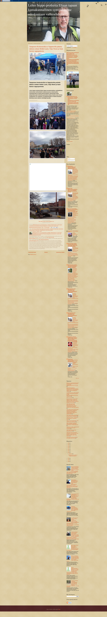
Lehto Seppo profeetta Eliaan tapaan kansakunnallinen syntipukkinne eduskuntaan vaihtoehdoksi (52, 9)
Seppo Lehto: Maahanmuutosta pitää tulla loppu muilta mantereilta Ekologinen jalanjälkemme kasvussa (72, 190)
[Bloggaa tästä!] (54, 227)
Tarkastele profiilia (69, 141)
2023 (69, 446)
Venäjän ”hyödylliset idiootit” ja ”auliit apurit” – (75, 234)
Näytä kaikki (77, 378)
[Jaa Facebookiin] (56, 227)
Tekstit (69, 158)
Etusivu (46, 252)
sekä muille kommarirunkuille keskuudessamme (71, 430)
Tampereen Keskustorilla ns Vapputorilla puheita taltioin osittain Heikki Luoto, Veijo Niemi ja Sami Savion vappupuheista (46, 48)
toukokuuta (70, 453)
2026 (69, 443)
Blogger (59, 609)
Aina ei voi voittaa (69, 397)
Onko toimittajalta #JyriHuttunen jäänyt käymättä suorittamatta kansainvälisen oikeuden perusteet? (72, 424)
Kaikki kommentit (71, 160)
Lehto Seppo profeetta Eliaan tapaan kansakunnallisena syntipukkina (72, 416)
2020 (69, 450)
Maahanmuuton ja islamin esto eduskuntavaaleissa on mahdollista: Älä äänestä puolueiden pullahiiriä (72, 266)
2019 (69, 452)
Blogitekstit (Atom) (33, 254)
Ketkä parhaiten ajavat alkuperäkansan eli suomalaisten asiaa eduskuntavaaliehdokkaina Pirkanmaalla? (72, 290)
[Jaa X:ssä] (55, 227)
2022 (69, 447)
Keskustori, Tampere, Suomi (37, 231)
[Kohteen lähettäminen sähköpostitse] (53, 227)
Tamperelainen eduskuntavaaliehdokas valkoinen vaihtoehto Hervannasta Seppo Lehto (72, 167)
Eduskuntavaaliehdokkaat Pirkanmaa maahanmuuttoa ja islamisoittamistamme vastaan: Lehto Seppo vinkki (73, 210)
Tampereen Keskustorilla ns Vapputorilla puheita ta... (72, 455)
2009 (69, 461)
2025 (69, 444)
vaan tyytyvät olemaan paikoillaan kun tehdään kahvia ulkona (72, 438)
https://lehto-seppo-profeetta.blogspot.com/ (46, 221)
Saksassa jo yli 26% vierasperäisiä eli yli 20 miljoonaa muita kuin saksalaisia (73, 428)
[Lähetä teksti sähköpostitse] (51, 227)
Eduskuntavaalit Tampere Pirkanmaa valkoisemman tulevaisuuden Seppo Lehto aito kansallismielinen (72, 245)
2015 (69, 459)
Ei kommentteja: (47, 227)
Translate (74, 47)
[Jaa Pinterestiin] (57, 227)
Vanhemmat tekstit (60, 252)
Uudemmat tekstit (32, 252)
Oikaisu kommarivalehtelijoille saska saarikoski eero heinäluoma (72, 421)
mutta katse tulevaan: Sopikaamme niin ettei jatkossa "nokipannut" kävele (72, 418)
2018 (69, 458)
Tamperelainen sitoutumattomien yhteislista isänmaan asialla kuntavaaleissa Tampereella (73, 360)
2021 (69, 449)
